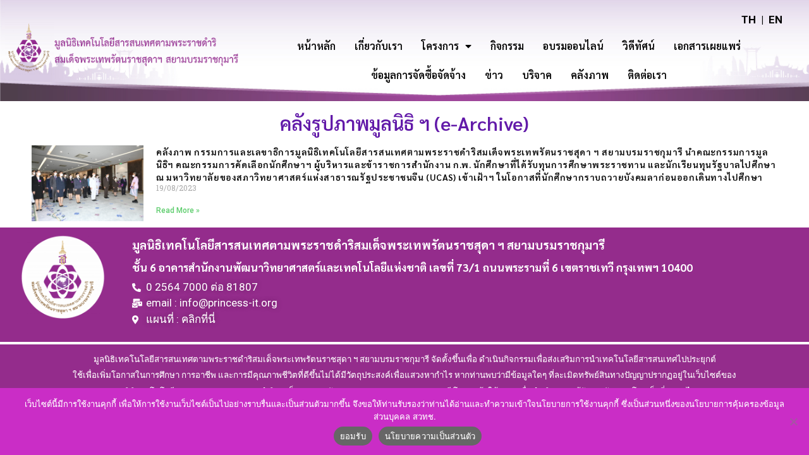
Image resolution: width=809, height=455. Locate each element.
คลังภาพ (590, 75)
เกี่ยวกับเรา (379, 45)
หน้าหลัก (316, 45)
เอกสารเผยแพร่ (707, 45)
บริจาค (537, 75)
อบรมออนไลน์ (573, 45)
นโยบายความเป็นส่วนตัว (430, 436)
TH (748, 19)
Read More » (178, 210)
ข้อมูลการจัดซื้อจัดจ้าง (418, 75)
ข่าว (494, 75)
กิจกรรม (507, 45)
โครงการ (440, 45)
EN (775, 19)
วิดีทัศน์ (639, 45)
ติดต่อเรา (647, 75)
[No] (793, 421)
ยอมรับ (353, 436)
